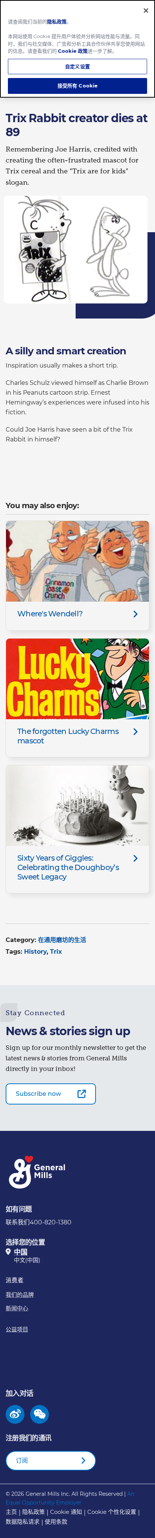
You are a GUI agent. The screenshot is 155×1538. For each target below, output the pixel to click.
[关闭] (146, 10)
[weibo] (15, 1414)
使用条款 (56, 1521)
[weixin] (40, 1414)
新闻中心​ (17, 1308)
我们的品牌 (20, 1294)
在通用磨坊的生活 (62, 940)
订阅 (22, 1460)
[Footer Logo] (38, 1172)
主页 (11, 1511)
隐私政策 (33, 1511)
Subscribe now (38, 1093)
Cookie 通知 (66, 1511)
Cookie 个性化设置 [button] (111, 1511)
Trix (56, 951)
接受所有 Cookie (77, 86)
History (35, 951)
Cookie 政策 (73, 51)
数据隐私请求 (23, 1521)
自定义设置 (77, 66)
